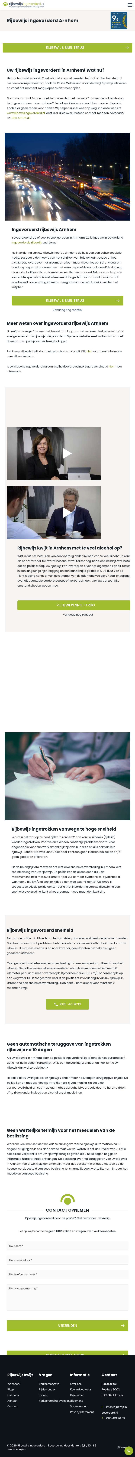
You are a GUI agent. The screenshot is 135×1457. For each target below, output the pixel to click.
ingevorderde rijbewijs (27, 242)
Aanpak (12, 1401)
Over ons (13, 1395)
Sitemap (122, 1447)
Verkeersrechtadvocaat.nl (55, 1401)
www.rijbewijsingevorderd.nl (26, 113)
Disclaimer (77, 1395)
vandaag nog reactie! (68, 310)
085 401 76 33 (21, 118)
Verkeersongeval (49, 1384)
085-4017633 (70, 1004)
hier (89, 351)
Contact (12, 1406)
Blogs (10, 1389)
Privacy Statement (82, 1412)
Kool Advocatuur (80, 1389)
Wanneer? (13, 1384)
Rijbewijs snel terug (65, 47)
